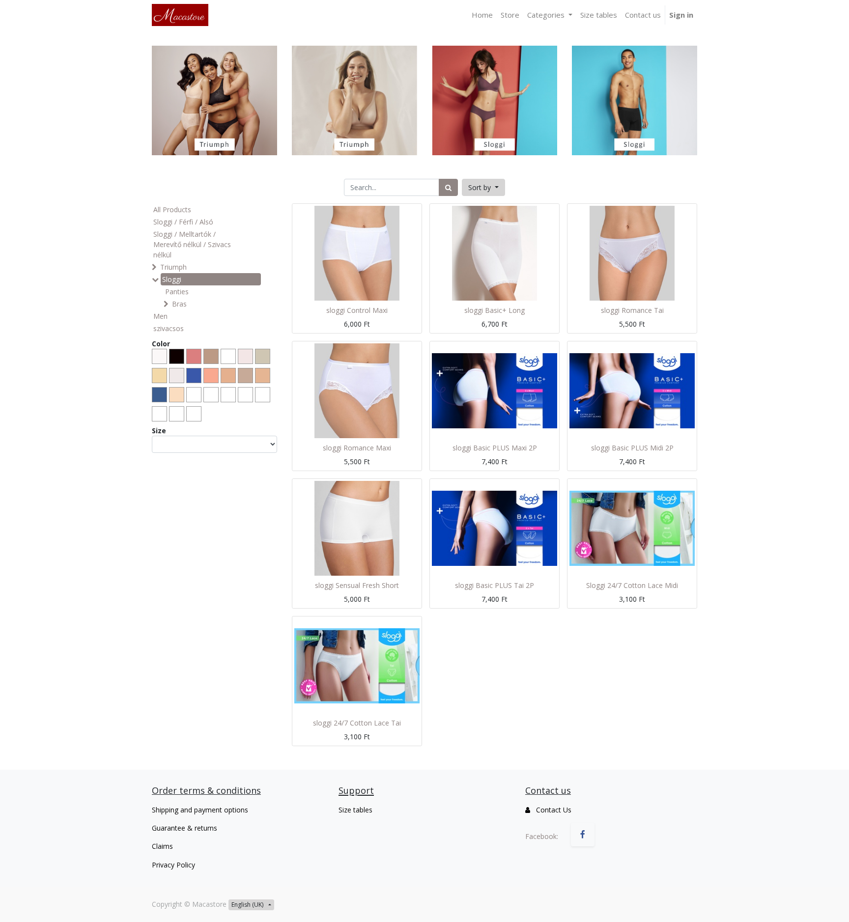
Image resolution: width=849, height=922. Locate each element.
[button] (483, 187)
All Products (172, 209)
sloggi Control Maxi (357, 310)
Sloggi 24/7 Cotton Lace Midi (632, 585)
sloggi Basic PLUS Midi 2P (632, 447)
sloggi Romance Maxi (357, 447)
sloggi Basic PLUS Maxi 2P (495, 447)
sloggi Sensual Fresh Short (357, 585)
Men (160, 316)
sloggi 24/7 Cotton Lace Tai (357, 722)
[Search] (448, 187)
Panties (177, 291)
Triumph (173, 267)
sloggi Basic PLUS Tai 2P (494, 585)
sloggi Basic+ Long (494, 310)
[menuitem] (482, 15)
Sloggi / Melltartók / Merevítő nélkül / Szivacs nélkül (192, 244)
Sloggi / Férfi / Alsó (183, 221)
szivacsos (168, 328)
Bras (179, 303)
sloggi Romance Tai (632, 310)
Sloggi (171, 279)
